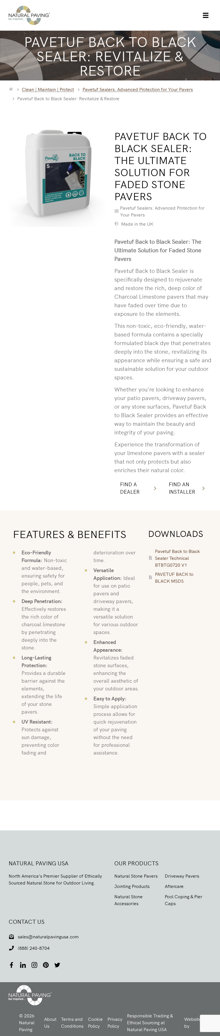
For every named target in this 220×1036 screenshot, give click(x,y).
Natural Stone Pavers (136, 875)
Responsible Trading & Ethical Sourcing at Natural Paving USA (150, 1022)
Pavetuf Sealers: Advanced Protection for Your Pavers (137, 89)
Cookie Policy (95, 1022)
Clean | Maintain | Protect (48, 89)
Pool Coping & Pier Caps (183, 899)
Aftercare (174, 886)
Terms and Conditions (72, 1022)
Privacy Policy (114, 1022)
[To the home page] (11, 89)
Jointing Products (132, 886)
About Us (50, 1022)
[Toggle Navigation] (205, 15)
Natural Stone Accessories (128, 899)
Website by (196, 1022)
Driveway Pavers (182, 875)
